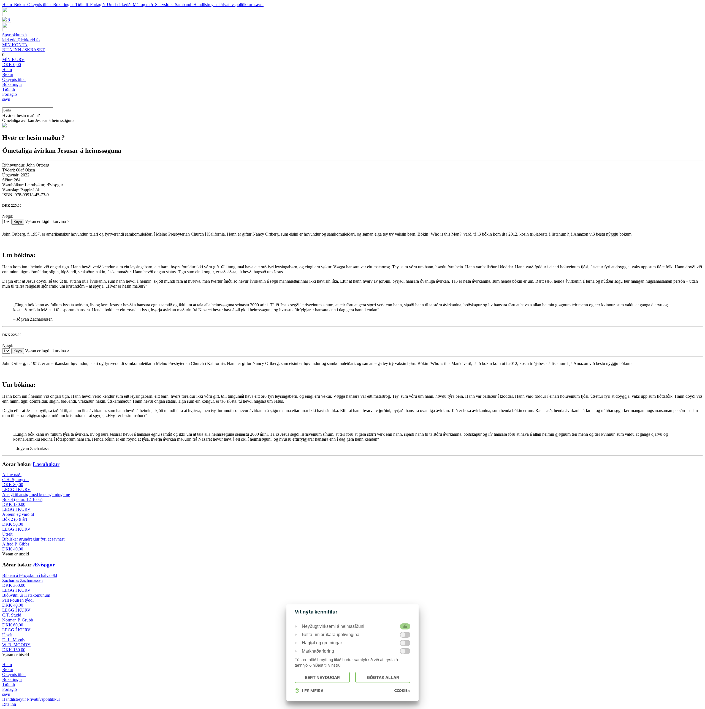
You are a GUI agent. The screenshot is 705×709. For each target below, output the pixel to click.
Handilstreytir (206, 4)
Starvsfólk (165, 4)
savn (259, 4)
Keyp (17, 222)
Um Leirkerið (120, 4)
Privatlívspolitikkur (236, 4)
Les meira (313, 690)
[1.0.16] (402, 690)
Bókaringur (64, 4)
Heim (8, 4)
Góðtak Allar (383, 677)
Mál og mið (144, 4)
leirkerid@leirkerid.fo (21, 37)
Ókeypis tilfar (40, 4)
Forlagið (98, 4)
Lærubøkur (46, 464)
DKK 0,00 (13, 62)
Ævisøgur (44, 565)
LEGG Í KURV (16, 489)
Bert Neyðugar (322, 677)
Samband (184, 4)
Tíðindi (82, 4)
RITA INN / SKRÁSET (23, 47)
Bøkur (20, 4)
